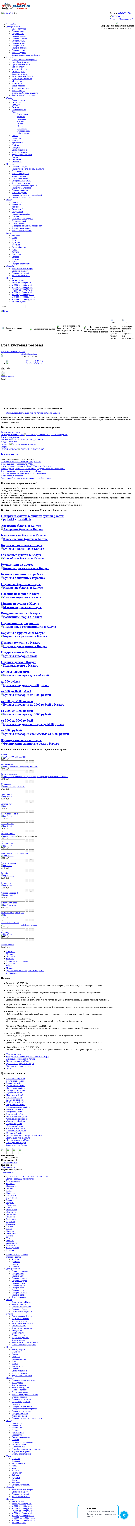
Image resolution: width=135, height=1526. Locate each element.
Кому (8, 233)
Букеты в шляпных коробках (24, 60)
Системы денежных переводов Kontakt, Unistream (23, 473)
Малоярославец (13, 1181)
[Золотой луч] (4, 806)
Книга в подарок (19, 192)
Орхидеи (16, 105)
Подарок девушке (19, 36)
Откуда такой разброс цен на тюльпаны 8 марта (27, 1056)
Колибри (5, 873)
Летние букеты (18, 67)
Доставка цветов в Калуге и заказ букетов (25, 970)
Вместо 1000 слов (9, 903)
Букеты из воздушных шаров (25, 1394)
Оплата (9, 954)
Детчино (10, 1188)
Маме (14, 238)
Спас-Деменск (12, 1248)
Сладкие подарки (19, 166)
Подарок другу (18, 41)
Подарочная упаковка (21, 188)
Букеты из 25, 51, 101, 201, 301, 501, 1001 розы (27, 1176)
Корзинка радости (9, 774)
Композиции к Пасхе (21, 1302)
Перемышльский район (16, 1116)
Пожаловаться (8, 1172)
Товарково (11, 1195)
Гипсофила (16, 162)
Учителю (16, 235)
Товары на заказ (13, 1054)
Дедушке (16, 259)
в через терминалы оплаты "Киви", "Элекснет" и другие (26, 466)
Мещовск (10, 1224)
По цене (10, 278)
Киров (9, 1229)
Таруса (9, 1238)
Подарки (10, 164)
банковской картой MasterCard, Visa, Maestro (21, 461)
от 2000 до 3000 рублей (22, 287)
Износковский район (15, 1095)
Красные (21, 116)
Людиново (11, 1233)
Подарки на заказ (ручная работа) (27, 195)
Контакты (10, 951)
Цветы (9, 98)
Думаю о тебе (18, 209)
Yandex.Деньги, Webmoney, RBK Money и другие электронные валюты (33, 468)
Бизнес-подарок (19, 52)
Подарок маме (18, 33)
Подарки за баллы (20, 190)
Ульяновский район (15, 1126)
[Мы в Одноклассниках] (15, 1153)
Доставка (10, 956)
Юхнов (9, 1236)
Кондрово (10, 1193)
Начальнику (17, 254)
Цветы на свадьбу (20, 271)
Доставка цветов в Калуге (18, 1138)
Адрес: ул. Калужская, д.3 (121, 19)
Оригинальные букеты (22, 64)
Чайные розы (23, 133)
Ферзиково (11, 1205)
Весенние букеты (19, 74)
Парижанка (6, 784)
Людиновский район (15, 1104)
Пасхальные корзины (21, 1307)
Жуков (9, 1207)
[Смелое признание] (6, 865)
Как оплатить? (9, 454)
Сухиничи (11, 1212)
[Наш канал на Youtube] (9, 1153)
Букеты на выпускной (22, 230)
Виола (4, 754)
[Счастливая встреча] (19, 925)
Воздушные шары (20, 178)
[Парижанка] (13, 786)
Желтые (20, 126)
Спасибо (15, 216)
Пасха (9, 1299)
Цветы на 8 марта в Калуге (18, 1061)
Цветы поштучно (19, 150)
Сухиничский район (15, 1121)
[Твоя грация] (6, 796)
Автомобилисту (19, 247)
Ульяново (10, 1217)
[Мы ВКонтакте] (3, 1153)
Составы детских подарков (18, 1066)
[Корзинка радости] (34, 776)
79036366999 (118, 16)
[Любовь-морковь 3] (8, 895)
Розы (14, 112)
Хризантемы (17, 143)
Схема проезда (8, 1167)
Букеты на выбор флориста (24, 95)
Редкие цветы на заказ (22, 154)
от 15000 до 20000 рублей (23, 297)
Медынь (10, 1202)
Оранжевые (22, 128)
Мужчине (16, 242)
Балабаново (11, 1198)
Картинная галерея (20, 1318)
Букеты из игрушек (20, 173)
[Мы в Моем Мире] (21, 1153)
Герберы (15, 145)
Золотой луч (6, 804)
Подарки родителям (21, 264)
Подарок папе (18, 45)
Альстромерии (18, 100)
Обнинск (10, 1183)
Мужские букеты (19, 69)
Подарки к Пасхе (19, 1309)
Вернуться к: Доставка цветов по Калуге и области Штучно (33, 413)
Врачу (14, 261)
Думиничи (11, 1214)
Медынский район (14, 1109)
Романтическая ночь (21, 275)
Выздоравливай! (19, 221)
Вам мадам (6, 883)
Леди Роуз (5, 932)
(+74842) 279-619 (126, 13)
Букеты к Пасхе (19, 1304)
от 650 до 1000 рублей (22, 1504)
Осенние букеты (19, 1326)
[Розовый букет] (19, 767)
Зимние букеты (18, 71)
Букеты (9, 57)
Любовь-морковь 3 (9, 893)
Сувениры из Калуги (21, 197)
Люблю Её (16, 1425)
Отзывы (10, 959)
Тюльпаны (16, 102)
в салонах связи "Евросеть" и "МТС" (17, 464)
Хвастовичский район (16, 1131)
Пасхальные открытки (22, 1311)
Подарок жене (18, 31)
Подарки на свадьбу (21, 273)
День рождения (13, 26)
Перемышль (11, 1210)
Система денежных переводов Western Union (21, 471)
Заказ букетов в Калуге (16, 1145)
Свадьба (10, 266)
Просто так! (17, 202)
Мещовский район (14, 1112)
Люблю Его (17, 204)
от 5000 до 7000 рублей (22, 292)
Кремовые (21, 119)
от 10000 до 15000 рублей (23, 299)
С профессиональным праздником (27, 226)
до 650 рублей (18, 1501)
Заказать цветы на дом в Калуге (20, 1059)
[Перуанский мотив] (6, 816)
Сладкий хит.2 (7, 824)
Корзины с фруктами (21, 183)
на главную (11, 973)
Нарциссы (16, 138)
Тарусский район (14, 1123)
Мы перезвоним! (9, 1162)
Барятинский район (15, 1081)
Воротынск (11, 1186)
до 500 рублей (18, 280)
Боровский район (14, 1083)
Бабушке (15, 256)
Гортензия (16, 159)
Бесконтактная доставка (17, 961)
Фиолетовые (22, 114)
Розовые (20, 121)
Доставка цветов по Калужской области (24, 1135)
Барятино (10, 1221)
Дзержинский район (15, 1088)
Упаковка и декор (19, 152)
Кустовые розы (23, 131)
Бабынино (11, 1219)
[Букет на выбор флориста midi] (7, 856)
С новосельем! (18, 223)
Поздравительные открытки (24, 185)
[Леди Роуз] (6, 935)
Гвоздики (16, 147)
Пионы (15, 135)
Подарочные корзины (21, 181)
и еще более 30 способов (12, 476)
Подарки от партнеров (22, 1406)
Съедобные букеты (20, 62)
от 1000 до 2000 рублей (22, 285)
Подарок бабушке (19, 48)
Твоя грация (6, 794)
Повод (9, 200)
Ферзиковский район (15, 1128)
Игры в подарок (19, 1404)
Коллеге (15, 252)
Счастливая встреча (10, 922)
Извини (15, 207)
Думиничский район (15, 1085)
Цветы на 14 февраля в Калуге (20, 1063)
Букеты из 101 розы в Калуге (25, 93)
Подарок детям (18, 50)
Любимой (16, 245)
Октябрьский (7, 843)
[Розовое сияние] (8, 836)
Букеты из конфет (20, 1385)
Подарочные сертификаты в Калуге (28, 169)
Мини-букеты (18, 83)
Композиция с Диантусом (12, 913)
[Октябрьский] (6, 846)
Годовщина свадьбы (21, 214)
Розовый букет (7, 764)
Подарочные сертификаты (23, 1380)
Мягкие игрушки (19, 176)
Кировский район (14, 1097)
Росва (8, 1191)
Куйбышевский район (16, 1102)
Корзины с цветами (20, 88)
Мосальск (10, 1245)
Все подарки (17, 171)
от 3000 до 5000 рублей (22, 290)
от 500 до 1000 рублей (22, 283)
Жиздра (9, 1226)
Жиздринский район (15, 1090)
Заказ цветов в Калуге (16, 1142)
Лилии (15, 140)
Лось (8, 1068)
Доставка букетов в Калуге (18, 1140)
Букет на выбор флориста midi (14, 853)
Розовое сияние (8, 833)
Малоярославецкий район (18, 1107)
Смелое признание (9, 863)
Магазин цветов (13, 1257)
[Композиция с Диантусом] (3, 915)
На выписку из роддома (22, 219)
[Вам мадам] (6, 885)
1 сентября (11, 24)
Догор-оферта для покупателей (20, 1179)
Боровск (10, 1200)
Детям (14, 249)
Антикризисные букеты (22, 76)
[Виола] (13, 757)
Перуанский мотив (9, 814)
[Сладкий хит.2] (6, 826)
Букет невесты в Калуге (22, 268)
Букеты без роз (18, 90)
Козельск (10, 1231)
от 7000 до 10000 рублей (23, 294)
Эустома (15, 107)
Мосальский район (14, 1114)
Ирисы (15, 157)
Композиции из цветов (22, 79)
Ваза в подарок (18, 86)
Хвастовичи (11, 1243)
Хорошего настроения (22, 228)
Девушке (16, 240)
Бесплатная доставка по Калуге (26, 55)
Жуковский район (14, 1093)
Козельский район (14, 1100)
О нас (8, 966)
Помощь (10, 968)
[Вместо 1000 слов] (8, 905)
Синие (20, 124)
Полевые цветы (19, 109)
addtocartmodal (7, 377)
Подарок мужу (18, 43)
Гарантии (10, 963)
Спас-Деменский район (17, 1119)
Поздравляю (17, 211)
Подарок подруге (19, 38)
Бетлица (10, 1250)
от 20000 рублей (19, 302)
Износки (10, 1240)
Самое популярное (20, 29)
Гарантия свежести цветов (13, 351)
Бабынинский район (15, 1078)
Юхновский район (14, 1133)
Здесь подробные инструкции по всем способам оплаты (26, 478)
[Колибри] (7, 875)
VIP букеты (17, 81)
